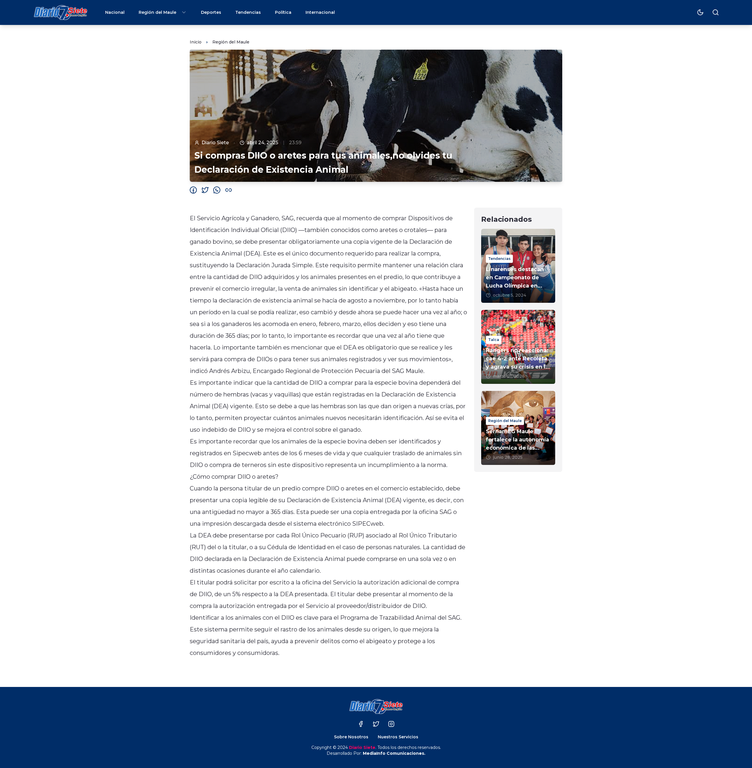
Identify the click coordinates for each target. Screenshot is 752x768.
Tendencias (248, 12)
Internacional (320, 12)
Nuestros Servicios (398, 737)
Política (283, 12)
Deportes (211, 12)
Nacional (115, 12)
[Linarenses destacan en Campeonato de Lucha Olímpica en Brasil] (518, 266)
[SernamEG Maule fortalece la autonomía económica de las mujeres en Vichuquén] (518, 428)
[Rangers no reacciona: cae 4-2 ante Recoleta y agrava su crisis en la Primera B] (518, 347)
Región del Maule (157, 12)
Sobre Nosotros (351, 737)
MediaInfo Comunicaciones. (394, 753)
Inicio (196, 42)
